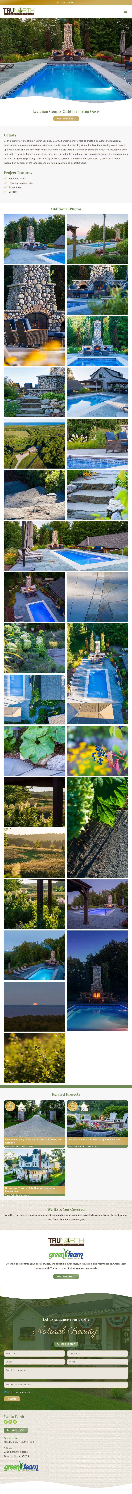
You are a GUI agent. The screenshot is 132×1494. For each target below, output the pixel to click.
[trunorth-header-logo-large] (18, 8)
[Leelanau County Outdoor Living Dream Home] (97, 1102)
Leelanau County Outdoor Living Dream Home (94, 1139)
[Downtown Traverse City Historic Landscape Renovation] (34, 1151)
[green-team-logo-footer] (21, 1461)
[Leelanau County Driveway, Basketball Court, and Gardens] (34, 1102)
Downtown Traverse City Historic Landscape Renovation (30, 1190)
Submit (12, 1399)
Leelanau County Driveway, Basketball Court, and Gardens (33, 1141)
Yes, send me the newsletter (19, 1392)
